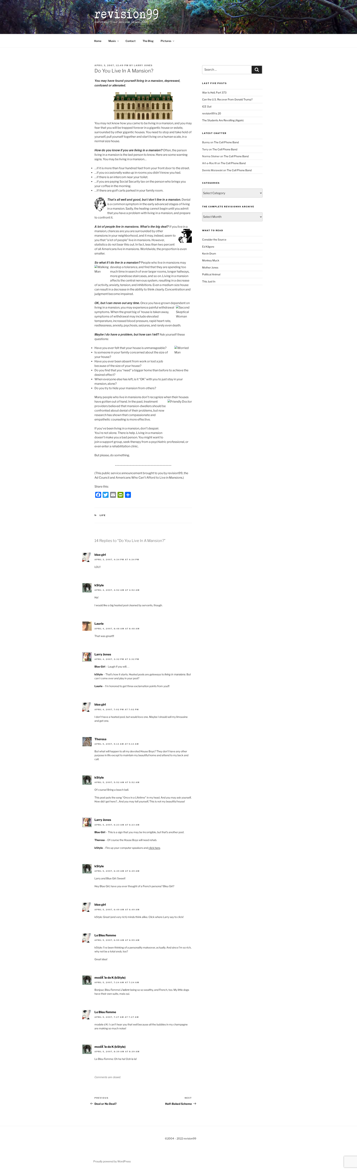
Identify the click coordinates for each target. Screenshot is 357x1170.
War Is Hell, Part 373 (214, 92)
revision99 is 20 (211, 113)
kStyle (99, 585)
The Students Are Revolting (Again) (223, 120)
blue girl (100, 554)
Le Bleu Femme (105, 935)
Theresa (100, 739)
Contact (131, 40)
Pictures (166, 40)
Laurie (99, 623)
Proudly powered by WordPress (112, 1161)
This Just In (208, 281)
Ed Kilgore (208, 246)
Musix (112, 40)
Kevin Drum (209, 253)
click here (154, 847)
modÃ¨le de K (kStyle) (110, 977)
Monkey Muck (210, 260)
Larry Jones (143, 65)
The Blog (148, 40)
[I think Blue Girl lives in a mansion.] (143, 119)
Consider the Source (214, 239)
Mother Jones (210, 267)
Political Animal (211, 274)
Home (97, 40)
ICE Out (206, 106)
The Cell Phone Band (226, 142)
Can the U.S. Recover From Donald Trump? (227, 99)
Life (103, 515)
